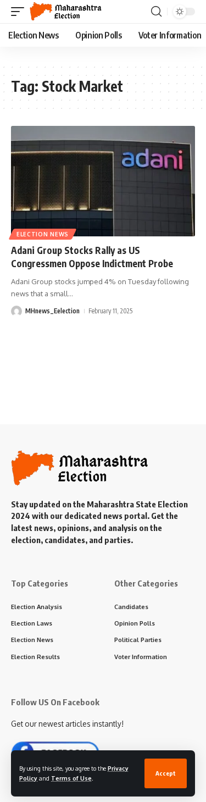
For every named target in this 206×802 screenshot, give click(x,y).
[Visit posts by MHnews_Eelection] (16, 311)
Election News (42, 234)
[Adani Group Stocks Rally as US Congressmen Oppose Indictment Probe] (103, 181)
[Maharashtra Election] (66, 11)
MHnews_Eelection (52, 311)
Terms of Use (71, 778)
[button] (165, 773)
